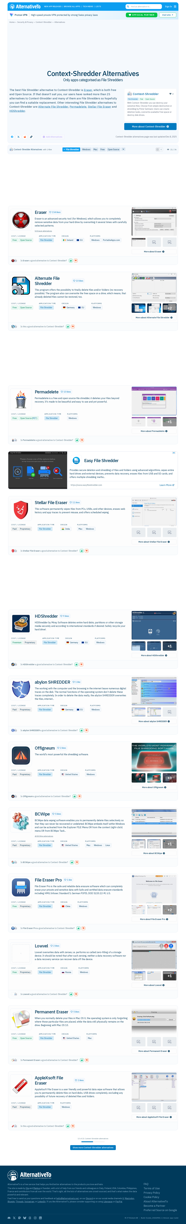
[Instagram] (35, 1217)
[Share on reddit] (24, 136)
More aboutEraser (152, 251)
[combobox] (144, 6)
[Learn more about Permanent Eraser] (21, 1019)
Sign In (168, 6)
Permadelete (78, 106)
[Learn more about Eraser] (21, 220)
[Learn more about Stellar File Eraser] (21, 510)
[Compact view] (161, 149)
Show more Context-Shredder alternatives (93, 1147)
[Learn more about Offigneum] (21, 755)
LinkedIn (41, 1201)
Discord (89, 1198)
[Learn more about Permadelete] (21, 399)
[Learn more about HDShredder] (21, 624)
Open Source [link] (113, 149)
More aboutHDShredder (152, 655)
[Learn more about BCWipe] (21, 821)
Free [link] (103, 149)
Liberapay (108, 1201)
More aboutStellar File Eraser (152, 542)
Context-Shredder (146, 94)
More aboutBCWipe (152, 853)
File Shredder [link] (72, 149)
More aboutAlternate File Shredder (153, 317)
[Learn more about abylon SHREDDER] (21, 689)
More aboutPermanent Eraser (152, 1051)
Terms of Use (152, 1188)
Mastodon (129, 1198)
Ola (27, 1188)
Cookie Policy (151, 1197)
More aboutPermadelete (152, 431)
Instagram (29, 1201)
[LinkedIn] (40, 1217)
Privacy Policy (152, 1192)
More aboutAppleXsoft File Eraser (152, 1117)
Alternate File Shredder (53, 106)
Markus (36, 1188)
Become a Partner (154, 1205)
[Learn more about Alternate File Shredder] (21, 286)
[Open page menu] (175, 6)
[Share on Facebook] (12, 136)
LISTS (98, 7)
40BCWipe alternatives (44, 836)
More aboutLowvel (153, 985)
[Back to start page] (26, 6)
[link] (93, 1147)
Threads (20, 1201)
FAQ (146, 1184)
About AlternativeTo (156, 1201)
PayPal (118, 1201)
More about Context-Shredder (148, 126)
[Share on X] (18, 136)
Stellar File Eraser (99, 106)
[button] (55, 212)
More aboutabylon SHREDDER (153, 721)
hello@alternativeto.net (67, 1198)
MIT (34, 418)
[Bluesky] (24, 1217)
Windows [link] (86, 149)
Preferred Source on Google (160, 1210)
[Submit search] (128, 7)
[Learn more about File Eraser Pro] (21, 887)
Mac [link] (95, 149)
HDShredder (17, 111)
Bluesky (11, 1201)
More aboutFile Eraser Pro (152, 919)
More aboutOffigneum (152, 787)
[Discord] (9, 1217)
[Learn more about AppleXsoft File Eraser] (21, 1085)
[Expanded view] (157, 149)
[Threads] (29, 1217)
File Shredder (133, 99)
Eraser (88, 90)
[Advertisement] (93, 45)
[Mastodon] (19, 1217)
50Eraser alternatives (43, 231)
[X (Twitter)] (14, 1217)
